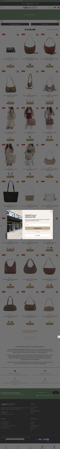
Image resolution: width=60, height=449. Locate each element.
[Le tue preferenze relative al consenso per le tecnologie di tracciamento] (59, 337)
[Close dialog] (51, 211)
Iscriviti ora (37, 228)
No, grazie (37, 235)
